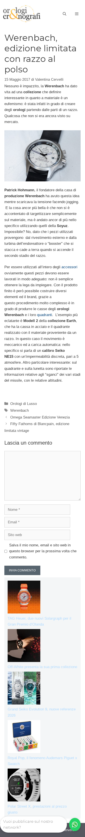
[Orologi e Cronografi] (21, 14)
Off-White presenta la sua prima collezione (42, 667)
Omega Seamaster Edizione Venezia (40, 417)
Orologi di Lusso (23, 404)
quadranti (44, 315)
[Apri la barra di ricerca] (64, 14)
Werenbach (19, 410)
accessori (69, 267)
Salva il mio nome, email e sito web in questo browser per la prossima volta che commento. (42, 551)
